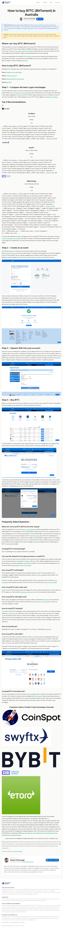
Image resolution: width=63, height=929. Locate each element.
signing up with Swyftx (27, 592)
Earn (51, 2)
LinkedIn (41, 19)
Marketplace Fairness (28, 862)
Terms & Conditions (14, 922)
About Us (57, 2)
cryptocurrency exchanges (25, 51)
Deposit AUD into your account (15, 79)
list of (13, 51)
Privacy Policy (5, 922)
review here (24, 60)
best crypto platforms (29, 529)
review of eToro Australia (50, 582)
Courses (45, 2)
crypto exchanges (31, 694)
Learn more (30, 28)
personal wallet (38, 536)
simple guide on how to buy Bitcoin (21, 565)
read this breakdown (17, 851)
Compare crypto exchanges (14, 72)
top (16, 51)
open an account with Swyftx (42, 601)
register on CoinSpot (52, 97)
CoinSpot (29, 56)
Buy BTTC (9, 82)
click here (48, 629)
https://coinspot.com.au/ (11, 253)
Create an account (11, 75)
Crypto (38, 2)
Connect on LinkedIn (53, 860)
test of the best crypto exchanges (21, 93)
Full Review (29, 833)
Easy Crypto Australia (11, 613)
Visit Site (24, 833)
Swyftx (4, 590)
